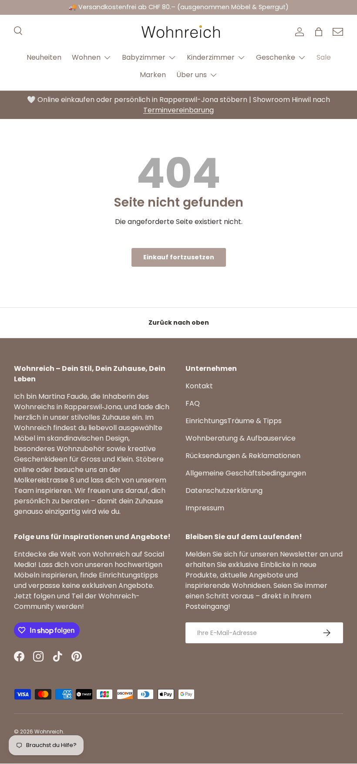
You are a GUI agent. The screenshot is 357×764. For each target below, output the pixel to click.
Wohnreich (48, 731)
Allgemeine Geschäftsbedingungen (245, 473)
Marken (153, 75)
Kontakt (199, 386)
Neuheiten (44, 57)
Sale (324, 57)
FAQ (192, 403)
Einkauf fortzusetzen (178, 257)
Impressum (204, 508)
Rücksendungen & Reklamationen (242, 456)
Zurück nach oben (178, 322)
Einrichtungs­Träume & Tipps (233, 421)
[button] (318, 31)
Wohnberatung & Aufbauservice (240, 438)
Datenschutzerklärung (224, 491)
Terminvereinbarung (178, 110)
